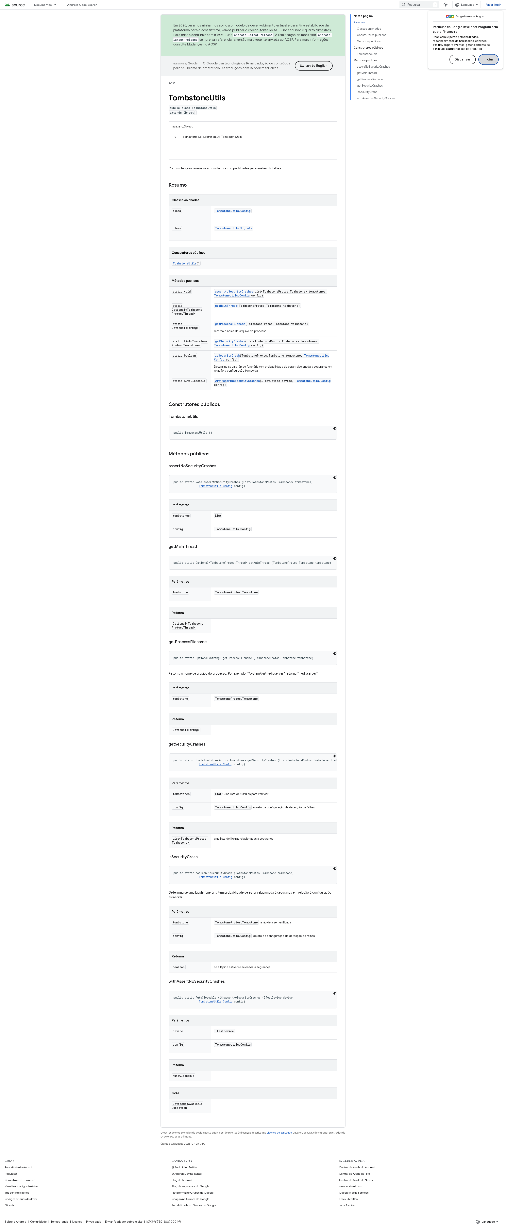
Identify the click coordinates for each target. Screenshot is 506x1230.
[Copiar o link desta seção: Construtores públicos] (224, 404)
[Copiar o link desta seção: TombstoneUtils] (202, 416)
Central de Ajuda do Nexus (356, 1180)
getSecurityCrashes (230, 341)
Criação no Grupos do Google (190, 1199)
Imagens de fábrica (17, 1192)
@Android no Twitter (184, 1167)
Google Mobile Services (353, 1192)
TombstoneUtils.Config (233, 211)
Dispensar (463, 59)
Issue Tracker (347, 1205)
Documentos (43, 5)
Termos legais (59, 1221)
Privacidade (93, 1221)
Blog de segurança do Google (190, 1186)
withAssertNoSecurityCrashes (237, 381)
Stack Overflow (348, 1199)
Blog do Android (182, 1180)
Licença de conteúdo (279, 1132)
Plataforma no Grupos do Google (192, 1192)
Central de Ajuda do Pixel (354, 1173)
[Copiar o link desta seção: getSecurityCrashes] (209, 744)
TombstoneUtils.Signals (233, 228)
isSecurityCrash (227, 355)
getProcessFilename (230, 324)
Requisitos (11, 1173)
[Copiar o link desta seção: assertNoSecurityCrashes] (220, 466)
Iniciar (489, 59)
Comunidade (38, 1221)
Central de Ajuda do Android (357, 1167)
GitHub (9, 1205)
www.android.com (351, 1186)
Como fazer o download (20, 1180)
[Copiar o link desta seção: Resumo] (191, 185)
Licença (77, 1221)
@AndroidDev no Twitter (187, 1173)
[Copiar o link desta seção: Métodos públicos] (213, 454)
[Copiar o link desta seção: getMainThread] (201, 547)
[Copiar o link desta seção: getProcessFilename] (211, 642)
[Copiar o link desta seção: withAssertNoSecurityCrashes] (229, 981)
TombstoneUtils (184, 263)
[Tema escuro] (334, 428)
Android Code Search (82, 5)
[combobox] (419, 4)
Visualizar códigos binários (21, 1186)
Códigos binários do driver (21, 1199)
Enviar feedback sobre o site (124, 1221)
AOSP (172, 83)
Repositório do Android (19, 1167)
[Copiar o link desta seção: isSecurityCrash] (202, 857)
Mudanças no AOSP (201, 44)
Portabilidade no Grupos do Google (194, 1205)
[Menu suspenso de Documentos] (57, 4)
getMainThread (226, 306)
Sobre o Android (15, 1221)
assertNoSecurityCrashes (234, 291)
